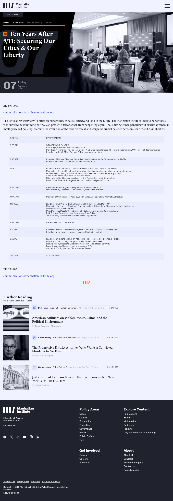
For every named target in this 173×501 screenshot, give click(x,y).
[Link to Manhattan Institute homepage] (18, 411)
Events (83, 455)
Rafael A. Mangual (44, 355)
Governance (85, 428)
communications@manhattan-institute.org (28, 112)
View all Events (13, 14)
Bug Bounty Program (51, 481)
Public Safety (18, 22)
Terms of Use (9, 481)
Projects (128, 428)
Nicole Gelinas (42, 385)
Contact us (129, 466)
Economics (85, 421)
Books (127, 417)
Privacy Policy (23, 481)
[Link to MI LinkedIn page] (18, 438)
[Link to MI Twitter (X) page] (11, 437)
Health (82, 432)
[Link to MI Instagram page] (31, 438)
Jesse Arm (40, 326)
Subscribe (84, 462)
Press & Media (131, 469)
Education (84, 425)
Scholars (128, 458)
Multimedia (130, 421)
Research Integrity (133, 462)
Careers (83, 458)
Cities (82, 413)
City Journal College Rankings (140, 432)
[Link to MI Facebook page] (4, 438)
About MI (128, 455)
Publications (130, 413)
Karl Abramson (53, 326)
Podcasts (129, 425)
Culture (83, 417)
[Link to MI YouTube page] (24, 437)
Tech (81, 439)
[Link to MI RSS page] (37, 438)
